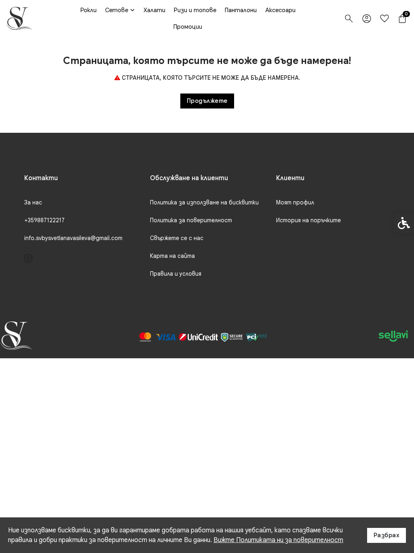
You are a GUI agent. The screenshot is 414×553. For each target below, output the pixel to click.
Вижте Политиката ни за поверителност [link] (278, 540)
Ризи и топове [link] (195, 10)
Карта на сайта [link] (172, 255)
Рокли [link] (88, 10)
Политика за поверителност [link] (191, 220)
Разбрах (387, 535)
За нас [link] (33, 202)
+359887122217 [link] (44, 220)
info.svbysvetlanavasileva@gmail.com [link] (73, 238)
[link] (19, 18)
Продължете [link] (207, 100)
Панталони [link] (241, 10)
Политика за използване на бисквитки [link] (204, 202)
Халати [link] (154, 10)
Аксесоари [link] (280, 10)
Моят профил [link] (295, 202)
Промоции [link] (187, 26)
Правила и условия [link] (175, 273)
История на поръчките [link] (308, 220)
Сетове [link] (116, 10)
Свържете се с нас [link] (176, 238)
